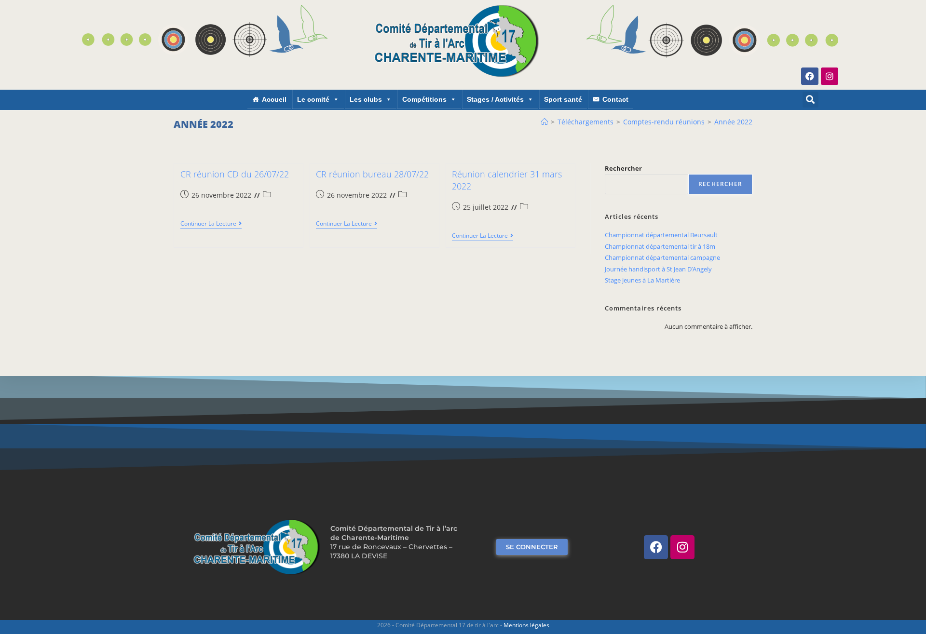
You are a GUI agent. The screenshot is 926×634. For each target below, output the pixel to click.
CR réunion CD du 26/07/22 (234, 174)
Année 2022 (733, 121)
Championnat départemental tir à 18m (660, 246)
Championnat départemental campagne (662, 257)
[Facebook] (809, 76)
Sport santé (563, 99)
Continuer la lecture (211, 224)
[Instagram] (829, 76)
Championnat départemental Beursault (661, 234)
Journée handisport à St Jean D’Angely (658, 269)
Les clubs (366, 99)
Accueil (274, 99)
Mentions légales (526, 625)
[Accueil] (544, 121)
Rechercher (623, 168)
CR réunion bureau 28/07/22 (372, 174)
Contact (615, 99)
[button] (810, 100)
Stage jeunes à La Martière (642, 280)
